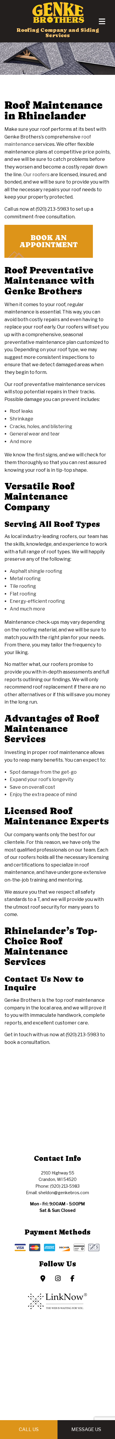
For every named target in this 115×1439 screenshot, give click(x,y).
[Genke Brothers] (57, 11)
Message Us (86, 1429)
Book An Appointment (48, 241)
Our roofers (36, 174)
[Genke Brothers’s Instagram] (58, 1279)
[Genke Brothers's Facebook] (72, 1279)
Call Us (29, 1429)
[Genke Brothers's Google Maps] (43, 1279)
